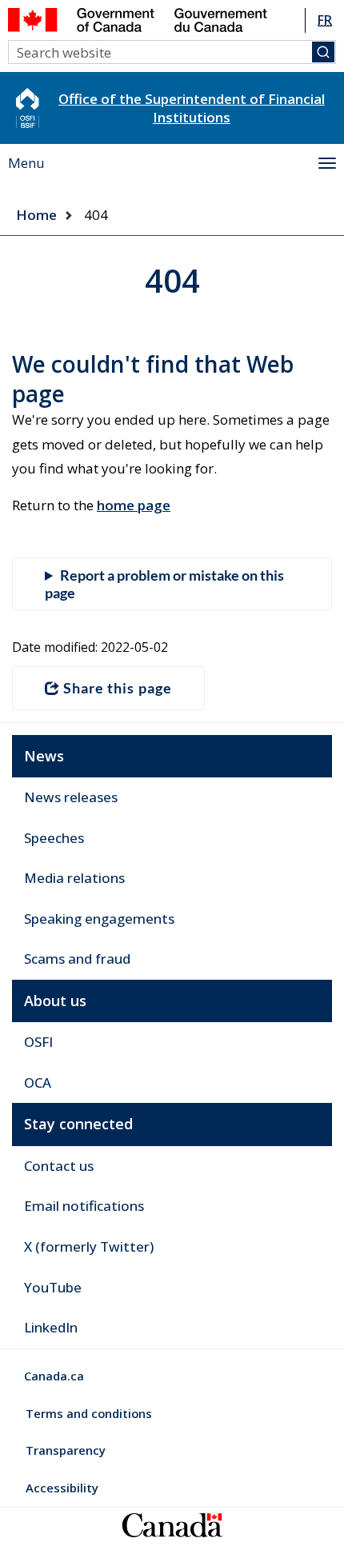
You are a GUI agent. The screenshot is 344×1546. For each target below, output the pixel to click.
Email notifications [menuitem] (84, 1205)
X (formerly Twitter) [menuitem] (89, 1246)
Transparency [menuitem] (66, 1450)
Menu (26, 163)
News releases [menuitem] (71, 797)
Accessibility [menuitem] (62, 1488)
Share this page (117, 688)
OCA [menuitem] (37, 1082)
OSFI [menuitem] (38, 1042)
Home (36, 215)
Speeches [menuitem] (54, 838)
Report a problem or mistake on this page (164, 583)
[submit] (323, 52)
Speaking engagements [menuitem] (99, 918)
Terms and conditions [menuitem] (89, 1413)
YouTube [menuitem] (53, 1287)
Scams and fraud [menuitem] (77, 958)
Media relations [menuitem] (74, 878)
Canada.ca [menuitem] (54, 1376)
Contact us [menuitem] (59, 1166)
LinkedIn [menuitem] (51, 1327)
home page (133, 505)
